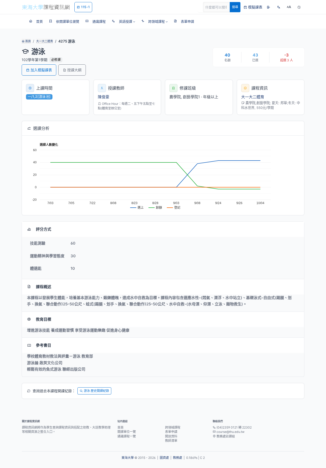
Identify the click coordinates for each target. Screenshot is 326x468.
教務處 (177, 458)
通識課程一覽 (126, 436)
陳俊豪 (103, 96)
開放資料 (171, 436)
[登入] (268, 7)
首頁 (27, 41)
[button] (123, 21)
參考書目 (43, 345)
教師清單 (171, 441)
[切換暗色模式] (299, 7)
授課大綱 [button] (74, 70)
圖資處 (164, 458)
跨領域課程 (172, 427)
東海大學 (127, 458)
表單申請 (171, 432)
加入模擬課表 (41, 70)
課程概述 (43, 286)
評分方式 (43, 229)
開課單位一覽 (126, 432)
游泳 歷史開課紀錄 (96, 391)
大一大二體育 (44, 41)
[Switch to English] (279, 7)
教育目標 (43, 319)
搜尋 (235, 7)
